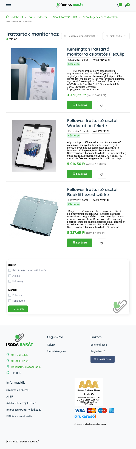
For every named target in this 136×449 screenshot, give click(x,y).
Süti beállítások (102, 359)
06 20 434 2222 (20, 361)
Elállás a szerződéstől (19, 416)
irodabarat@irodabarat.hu (26, 367)
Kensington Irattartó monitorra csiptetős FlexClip (95, 51)
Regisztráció (97, 351)
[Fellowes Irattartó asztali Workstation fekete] (34, 146)
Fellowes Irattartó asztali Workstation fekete (92, 123)
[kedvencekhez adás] (101, 105)
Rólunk (51, 344)
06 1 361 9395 (19, 354)
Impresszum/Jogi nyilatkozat (23, 409)
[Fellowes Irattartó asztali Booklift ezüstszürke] (34, 215)
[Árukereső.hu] (102, 418)
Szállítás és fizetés (17, 390)
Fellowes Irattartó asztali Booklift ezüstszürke (92, 192)
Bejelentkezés (98, 344)
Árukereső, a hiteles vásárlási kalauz (90, 424)
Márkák (12, 289)
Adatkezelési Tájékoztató (21, 403)
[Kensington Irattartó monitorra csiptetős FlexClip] (34, 74)
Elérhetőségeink (56, 351)
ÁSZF (9, 396)
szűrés (20, 309)
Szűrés (12, 265)
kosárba (81, 105)
